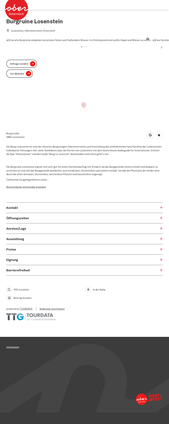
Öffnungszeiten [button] (17, 218)
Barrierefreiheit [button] (18, 270)
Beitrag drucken (22, 297)
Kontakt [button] (12, 208)
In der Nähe (98, 289)
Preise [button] (11, 249)
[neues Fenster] (31, 315)
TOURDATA (26, 308)
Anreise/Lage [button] (16, 228)
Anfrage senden (19, 63)
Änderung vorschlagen (52, 308)
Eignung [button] (12, 260)
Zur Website (17, 73)
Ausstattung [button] (15, 239)
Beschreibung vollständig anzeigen (26, 187)
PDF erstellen (21, 289)
